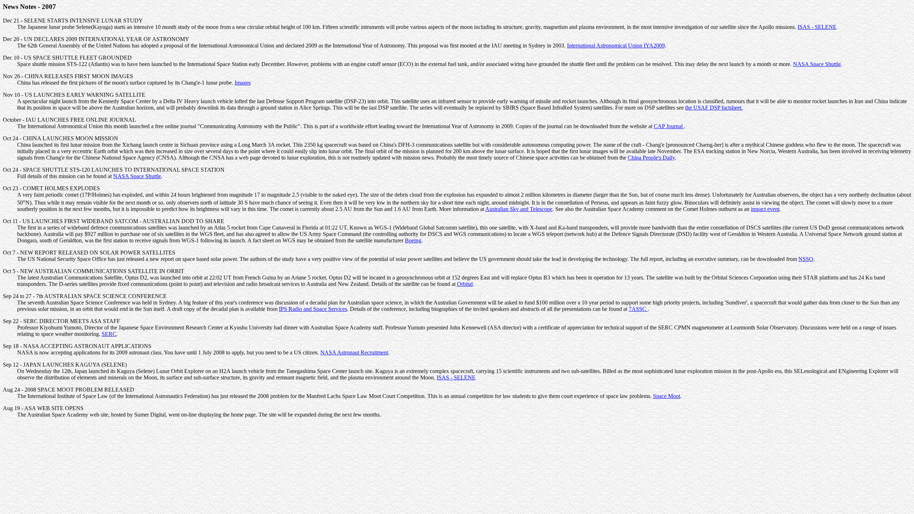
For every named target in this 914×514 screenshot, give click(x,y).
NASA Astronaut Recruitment (354, 352)
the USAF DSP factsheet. (714, 108)
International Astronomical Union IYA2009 (616, 45)
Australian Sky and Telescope (518, 209)
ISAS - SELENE (817, 27)
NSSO (805, 259)
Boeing (413, 240)
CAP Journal (669, 126)
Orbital (465, 284)
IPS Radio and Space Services (313, 309)
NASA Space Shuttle (817, 64)
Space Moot (666, 396)
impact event (765, 209)
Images (243, 83)
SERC (109, 334)
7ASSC (638, 309)
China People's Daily (651, 158)
